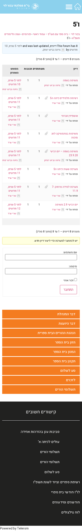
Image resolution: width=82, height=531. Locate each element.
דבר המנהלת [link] (66, 314)
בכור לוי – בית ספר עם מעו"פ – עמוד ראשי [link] (56, 34)
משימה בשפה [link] (70, 80)
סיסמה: (73, 266)
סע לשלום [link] (67, 370)
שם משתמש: (70, 252)
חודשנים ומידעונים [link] (66, 502)
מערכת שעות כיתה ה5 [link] (66, 169)
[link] (77, 6)
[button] (69, 6)
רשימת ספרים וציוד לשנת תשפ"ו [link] (56, 482)
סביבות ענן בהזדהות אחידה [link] (40, 431)
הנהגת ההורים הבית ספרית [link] (56, 333)
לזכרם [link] (70, 380)
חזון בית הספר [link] (65, 342)
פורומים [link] (26, 34)
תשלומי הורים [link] (65, 389)
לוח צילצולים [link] (70, 512)
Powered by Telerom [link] (14, 528)
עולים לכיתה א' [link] (48, 441)
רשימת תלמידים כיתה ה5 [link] (64, 98)
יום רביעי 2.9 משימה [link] (66, 205)
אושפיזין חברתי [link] (69, 116)
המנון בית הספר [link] (64, 351)
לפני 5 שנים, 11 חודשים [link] (14, 100)
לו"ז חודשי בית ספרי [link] (65, 492)
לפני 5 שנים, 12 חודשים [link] (14, 207)
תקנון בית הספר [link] (64, 361)
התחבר (68, 289)
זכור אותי (68, 280)
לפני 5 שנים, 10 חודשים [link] (14, 82)
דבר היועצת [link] (67, 323)
